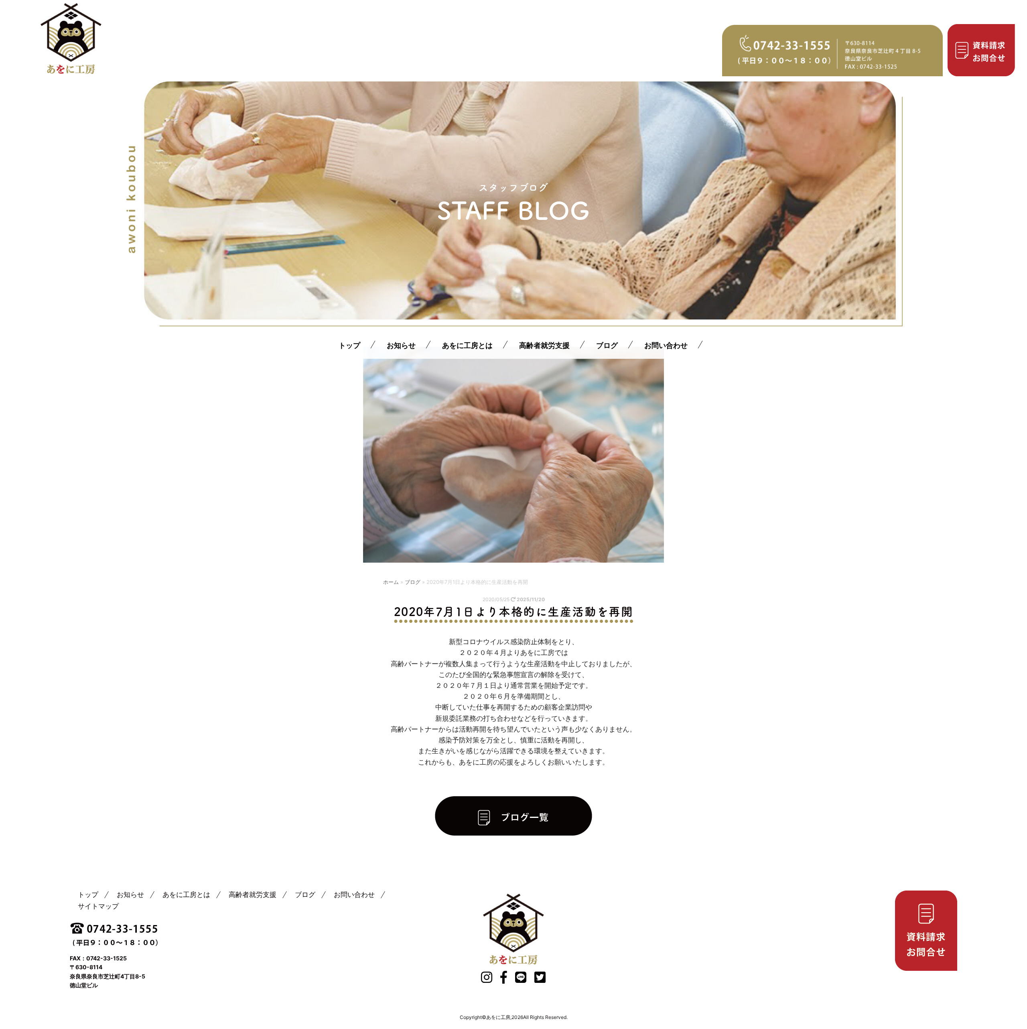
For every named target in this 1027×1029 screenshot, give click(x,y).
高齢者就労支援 (544, 345)
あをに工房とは (467, 345)
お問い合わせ (665, 345)
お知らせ (400, 345)
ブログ (606, 345)
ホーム (391, 582)
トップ (349, 345)
